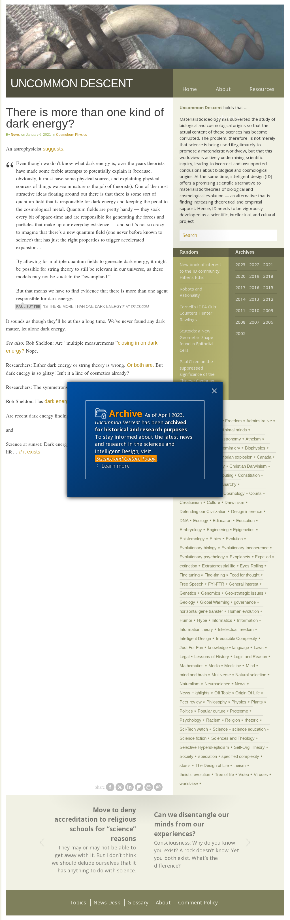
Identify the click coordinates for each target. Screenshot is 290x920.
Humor (186, 620)
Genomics (210, 593)
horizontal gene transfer (201, 611)
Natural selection (250, 674)
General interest (243, 584)
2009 (268, 310)
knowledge (218, 647)
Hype (202, 620)
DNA (184, 520)
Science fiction (193, 738)
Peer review (191, 701)
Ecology (200, 520)
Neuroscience (217, 683)
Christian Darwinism (248, 466)
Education (245, 520)
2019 (254, 276)
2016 (254, 287)
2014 (240, 299)
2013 (254, 299)
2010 (254, 310)
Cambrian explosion (234, 457)
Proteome (239, 711)
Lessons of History (211, 656)
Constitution (249, 475)
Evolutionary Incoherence (244, 547)
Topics (78, 902)
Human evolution (243, 611)
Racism (213, 720)
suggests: (54, 149)
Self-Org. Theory (249, 747)
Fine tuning (190, 575)
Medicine (232, 665)
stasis (185, 765)
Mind (250, 665)
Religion (232, 720)
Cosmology (64, 135)
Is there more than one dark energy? (84, 307)
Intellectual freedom (236, 629)
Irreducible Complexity (236, 638)
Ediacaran (222, 520)
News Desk (106, 902)
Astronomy (231, 438)
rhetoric (252, 720)
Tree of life (224, 774)
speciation (207, 756)
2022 (254, 264)
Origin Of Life (247, 692)
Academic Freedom (223, 420)
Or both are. (140, 365)
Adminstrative (259, 420)
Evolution (234, 538)
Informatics (222, 620)
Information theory (196, 629)
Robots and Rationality (191, 292)
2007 (254, 322)
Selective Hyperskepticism (204, 747)
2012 (268, 299)
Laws (259, 647)
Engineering (218, 529)
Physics (81, 135)
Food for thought (244, 575)
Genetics (188, 593)
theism (239, 765)
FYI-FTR (216, 584)
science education (249, 729)
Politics (186, 711)
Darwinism (234, 502)
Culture (213, 502)
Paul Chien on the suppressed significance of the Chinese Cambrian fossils (197, 374)
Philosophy (216, 701)
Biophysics (255, 448)
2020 (240, 276)
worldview (189, 783)
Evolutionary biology (198, 547)
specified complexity (240, 756)
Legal (184, 656)
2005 (240, 333)
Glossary (228, 117)
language (240, 647)
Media (214, 665)
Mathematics (192, 665)
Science (220, 729)
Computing (223, 475)
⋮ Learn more (112, 465)
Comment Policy (198, 902)
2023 (240, 264)
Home (189, 89)
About (223, 89)
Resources (262, 89)
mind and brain (193, 674)
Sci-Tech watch (194, 729)
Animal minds (234, 429)
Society (186, 756)
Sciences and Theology (233, 738)
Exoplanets (240, 556)
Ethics (215, 538)
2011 (240, 310)
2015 (268, 287)
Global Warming (214, 602)
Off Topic (222, 692)
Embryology (191, 529)
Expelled (263, 556)
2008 (240, 322)
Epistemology (192, 538)
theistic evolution (195, 774)
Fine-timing (214, 575)
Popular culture (211, 711)
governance (245, 602)
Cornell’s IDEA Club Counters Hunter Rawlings (198, 313)
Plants (257, 701)
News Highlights (195, 692)
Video (243, 774)
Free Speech (191, 584)
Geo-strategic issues (244, 593)
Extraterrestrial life (218, 565)
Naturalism (190, 683)
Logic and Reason (250, 656)
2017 (240, 287)
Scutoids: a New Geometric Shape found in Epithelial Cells (196, 340)
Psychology (190, 720)
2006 (268, 322)
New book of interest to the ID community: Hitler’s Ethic (200, 271)
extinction (188, 565)
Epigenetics (244, 529)
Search (266, 235)
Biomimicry (229, 448)
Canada (264, 457)
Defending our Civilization (203, 511)
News (15, 135)
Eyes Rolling (251, 565)
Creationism (191, 502)
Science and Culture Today (125, 458)
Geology (187, 602)
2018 (268, 276)
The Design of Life (212, 765)
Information (247, 620)
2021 (268, 264)
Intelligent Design (195, 638)
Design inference (246, 511)
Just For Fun (191, 647)
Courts (255, 493)
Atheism (253, 438)
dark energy (57, 401)
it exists (29, 452)
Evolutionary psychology (202, 556)
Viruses (261, 774)
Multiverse (221, 674)
